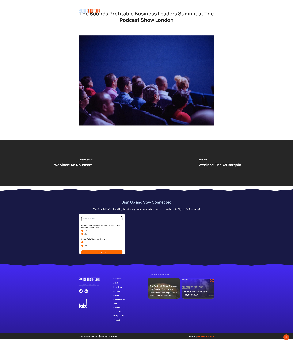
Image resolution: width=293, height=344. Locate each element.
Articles (116, 283)
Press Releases (119, 299)
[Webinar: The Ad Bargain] (219, 163)
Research (117, 279)
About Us (117, 312)
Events (116, 295)
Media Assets (118, 316)
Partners (116, 307)
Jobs (115, 303)
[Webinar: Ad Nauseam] (73, 163)
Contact (116, 320)
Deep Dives (117, 287)
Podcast (116, 291)
